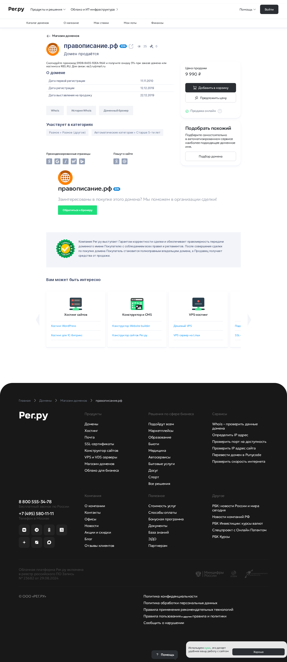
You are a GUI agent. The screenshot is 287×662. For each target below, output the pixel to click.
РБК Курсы (221, 536)
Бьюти (153, 444)
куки (207, 648)
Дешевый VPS (183, 326)
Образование (159, 437)
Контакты (92, 512)
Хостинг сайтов (75, 314)
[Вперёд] (249, 320)
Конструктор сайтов (101, 450)
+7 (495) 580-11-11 (36, 513)
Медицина (157, 450)
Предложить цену (213, 98)
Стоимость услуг (162, 506)
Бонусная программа (166, 519)
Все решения (159, 483)
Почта (89, 437)
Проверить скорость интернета (238, 461)
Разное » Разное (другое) (67, 132)
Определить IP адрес (230, 435)
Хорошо (258, 652)
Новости (91, 525)
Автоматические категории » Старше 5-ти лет (127, 132)
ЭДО (152, 539)
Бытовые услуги (161, 463)
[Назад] (38, 320)
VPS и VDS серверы (101, 457)
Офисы (90, 519)
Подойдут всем (161, 424)
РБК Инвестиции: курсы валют (237, 523)
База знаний (158, 532)
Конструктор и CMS (137, 314)
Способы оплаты (162, 512)
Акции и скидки (98, 532)
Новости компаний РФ (231, 516)
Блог (88, 539)
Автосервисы (159, 457)
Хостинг (91, 430)
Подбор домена (211, 156)
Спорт (153, 477)
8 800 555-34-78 (35, 501)
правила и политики (209, 616)
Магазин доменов (65, 36)
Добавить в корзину (213, 88)
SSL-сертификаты (99, 444)
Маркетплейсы (160, 430)
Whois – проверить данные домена (235, 426)
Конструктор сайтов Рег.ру (129, 335)
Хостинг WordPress (63, 326)
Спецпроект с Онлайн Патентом (239, 530)
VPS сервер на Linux (187, 335)
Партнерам (157, 545)
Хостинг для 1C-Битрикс (66, 335)
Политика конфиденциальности (170, 596)
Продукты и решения (46, 9)
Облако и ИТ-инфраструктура (93, 9)
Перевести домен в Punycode (236, 455)
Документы (157, 525)
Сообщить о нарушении (164, 622)
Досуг (153, 470)
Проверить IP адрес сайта (234, 448)
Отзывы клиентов (99, 545)
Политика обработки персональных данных (180, 603)
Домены (91, 424)
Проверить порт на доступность (239, 441)
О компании (95, 506)
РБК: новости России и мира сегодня (235, 508)
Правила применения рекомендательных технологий (188, 609)
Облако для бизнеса (102, 470)
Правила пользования (162, 616)
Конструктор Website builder (131, 326)
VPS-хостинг (198, 314)
